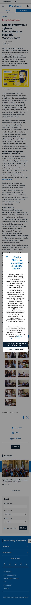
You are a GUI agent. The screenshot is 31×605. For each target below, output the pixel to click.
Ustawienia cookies (15, 349)
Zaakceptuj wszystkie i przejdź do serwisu (15, 344)
